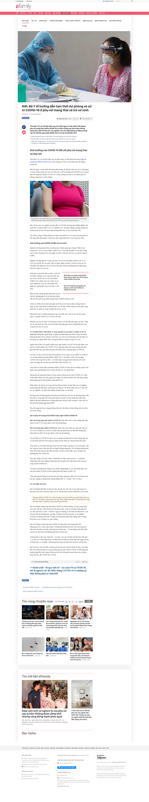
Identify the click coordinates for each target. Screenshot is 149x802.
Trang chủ (25, 748)
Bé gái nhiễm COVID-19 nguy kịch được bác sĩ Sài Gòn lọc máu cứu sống (53, 139)
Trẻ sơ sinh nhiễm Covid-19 (31, 587)
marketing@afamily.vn (65, 763)
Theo (59, 562)
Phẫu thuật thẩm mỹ (72, 21)
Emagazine (20, 1)
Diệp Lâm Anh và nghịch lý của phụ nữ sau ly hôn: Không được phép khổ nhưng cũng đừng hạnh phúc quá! (44, 713)
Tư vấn (24, 26)
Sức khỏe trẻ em (115, 21)
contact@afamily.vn (33, 767)
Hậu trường (57, 13)
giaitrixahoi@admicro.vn (66, 778)
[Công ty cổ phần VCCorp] (101, 757)
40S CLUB (102, 13)
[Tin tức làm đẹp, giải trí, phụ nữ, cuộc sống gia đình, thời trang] (23, 7)
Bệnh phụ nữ (87, 21)
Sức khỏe (66, 13)
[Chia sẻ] (24, 127)
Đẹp (35, 13)
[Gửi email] (24, 132)
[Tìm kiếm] (132, 1)
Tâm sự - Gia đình (91, 13)
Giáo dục (48, 13)
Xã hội (30, 13)
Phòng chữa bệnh (56, 21)
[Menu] (107, 13)
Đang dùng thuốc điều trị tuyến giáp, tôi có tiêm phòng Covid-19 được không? (54, 136)
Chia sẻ (26, 118)
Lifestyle (23, 13)
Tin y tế (34, 21)
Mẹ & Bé (40, 13)
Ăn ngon (81, 13)
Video (103, 748)
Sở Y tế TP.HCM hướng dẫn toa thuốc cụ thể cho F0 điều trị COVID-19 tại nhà (75, 288)
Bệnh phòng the (101, 21)
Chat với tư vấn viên (68, 767)
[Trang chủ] (17, 13)
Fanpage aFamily (109, 1)
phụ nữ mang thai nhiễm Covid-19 (33, 591)
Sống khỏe (43, 21)
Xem (88, 601)
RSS (108, 748)
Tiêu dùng (74, 13)
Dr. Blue (29, 1)
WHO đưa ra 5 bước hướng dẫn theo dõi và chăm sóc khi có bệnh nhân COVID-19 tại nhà (76, 277)
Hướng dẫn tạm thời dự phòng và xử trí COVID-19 (57, 587)
